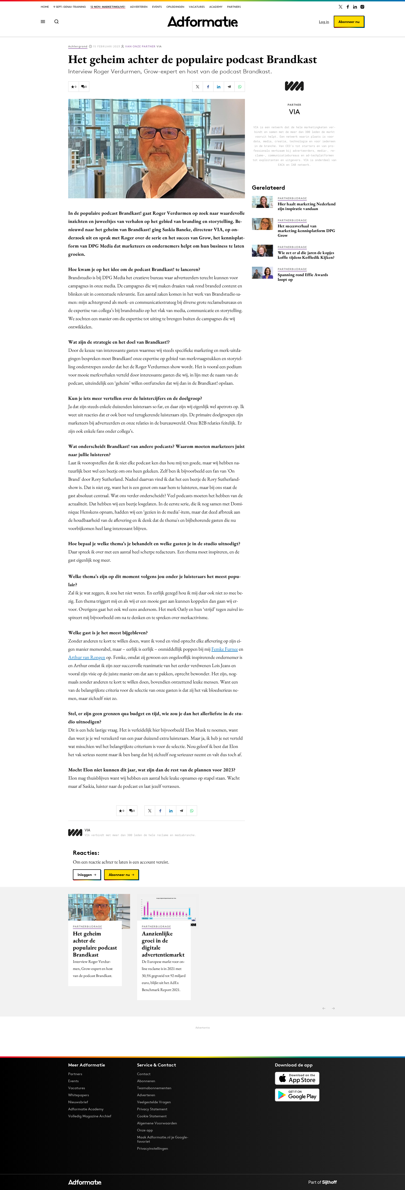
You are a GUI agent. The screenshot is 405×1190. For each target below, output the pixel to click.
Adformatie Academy (86, 1109)
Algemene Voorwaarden (157, 1123)
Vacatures (197, 6)
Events (157, 6)
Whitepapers (78, 1095)
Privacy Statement (152, 1109)
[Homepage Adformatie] (202, 21)
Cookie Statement (152, 1116)
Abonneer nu (349, 21)
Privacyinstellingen (152, 1148)
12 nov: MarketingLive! (107, 6)
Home (45, 6)
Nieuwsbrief (78, 1102)
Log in (324, 21)
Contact (143, 1074)
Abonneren (146, 1081)
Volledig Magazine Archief (89, 1116)
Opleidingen (175, 6)
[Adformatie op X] (340, 7)
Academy (215, 6)
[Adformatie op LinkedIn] (355, 7)
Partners (234, 6)
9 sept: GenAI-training (69, 6)
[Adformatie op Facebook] (348, 7)
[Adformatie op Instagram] (362, 7)
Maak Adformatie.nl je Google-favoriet (162, 1139)
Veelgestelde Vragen (154, 1102)
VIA (143, 46)
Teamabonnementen (154, 1088)
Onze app (145, 1130)
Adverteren (138, 6)
